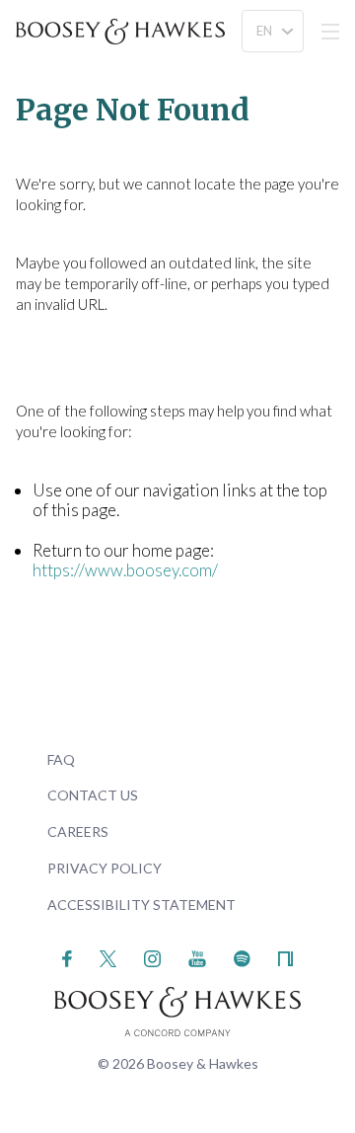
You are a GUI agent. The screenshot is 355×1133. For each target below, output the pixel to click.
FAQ (61, 759)
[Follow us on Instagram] (152, 956)
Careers (77, 831)
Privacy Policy (104, 868)
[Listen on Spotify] (242, 956)
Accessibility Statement (141, 904)
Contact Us (92, 795)
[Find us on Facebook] (67, 956)
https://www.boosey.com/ (125, 570)
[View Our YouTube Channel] (197, 956)
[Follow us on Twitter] (108, 956)
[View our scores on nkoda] (285, 956)
